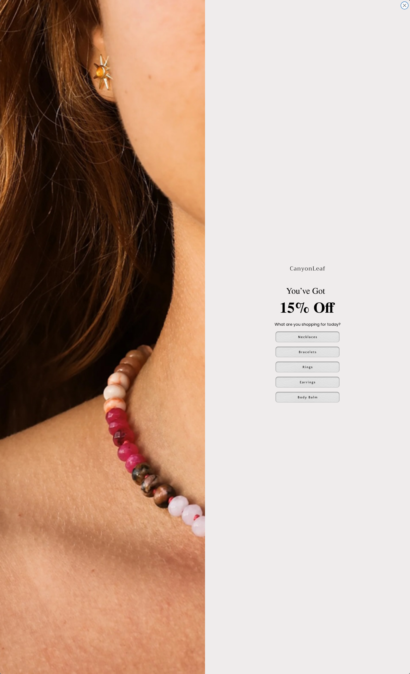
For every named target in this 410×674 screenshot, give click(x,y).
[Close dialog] (404, 5)
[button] (307, 336)
